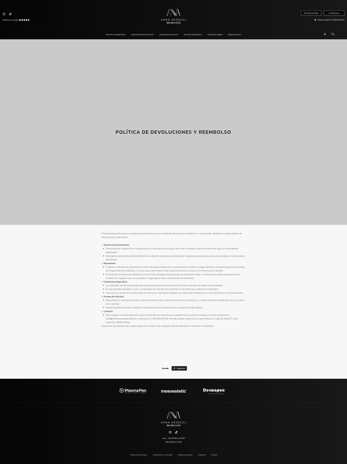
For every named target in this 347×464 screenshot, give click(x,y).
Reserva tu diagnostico (116, 34)
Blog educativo (234, 34)
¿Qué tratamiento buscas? (142, 34)
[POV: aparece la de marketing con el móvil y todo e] (236, 355)
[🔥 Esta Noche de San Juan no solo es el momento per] (205, 355)
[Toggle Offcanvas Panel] (332, 34)
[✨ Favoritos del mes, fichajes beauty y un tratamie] (142, 355)
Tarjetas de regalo (215, 34)
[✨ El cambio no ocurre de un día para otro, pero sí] (111, 355)
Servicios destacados (193, 34)
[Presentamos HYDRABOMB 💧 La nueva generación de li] (173, 355)
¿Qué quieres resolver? (168, 34)
